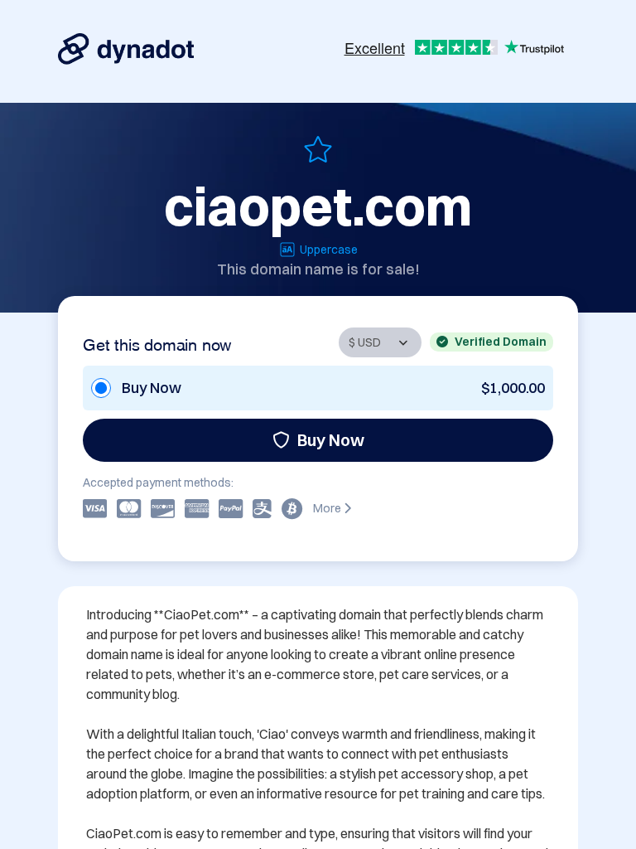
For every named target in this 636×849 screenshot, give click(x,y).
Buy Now (330, 439)
